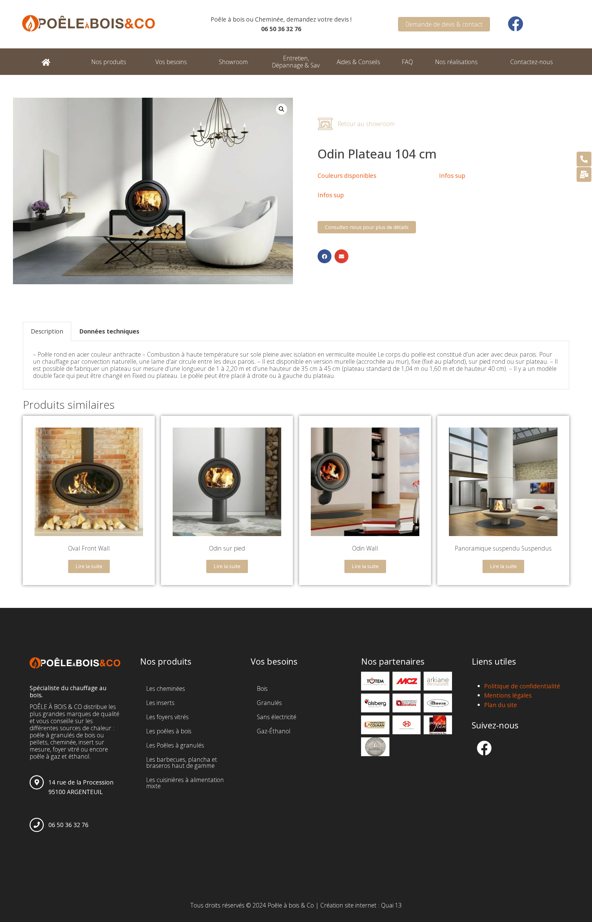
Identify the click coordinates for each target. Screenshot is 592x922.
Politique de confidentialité (522, 686)
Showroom (233, 62)
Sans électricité (276, 717)
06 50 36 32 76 (68, 825)
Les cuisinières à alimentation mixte (185, 783)
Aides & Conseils (358, 62)
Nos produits (108, 62)
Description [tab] (47, 331)
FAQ (407, 62)
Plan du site (500, 705)
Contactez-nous (531, 62)
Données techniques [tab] (109, 331)
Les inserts (160, 703)
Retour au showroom (366, 124)
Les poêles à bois (168, 731)
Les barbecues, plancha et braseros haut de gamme (181, 762)
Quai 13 (391, 905)
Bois (262, 688)
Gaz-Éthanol (273, 731)
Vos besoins (171, 62)
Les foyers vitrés (167, 717)
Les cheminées (165, 688)
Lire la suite (89, 566)
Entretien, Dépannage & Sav (296, 61)
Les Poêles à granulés (175, 745)
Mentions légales (508, 695)
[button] (324, 256)
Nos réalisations (456, 62)
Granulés (269, 703)
